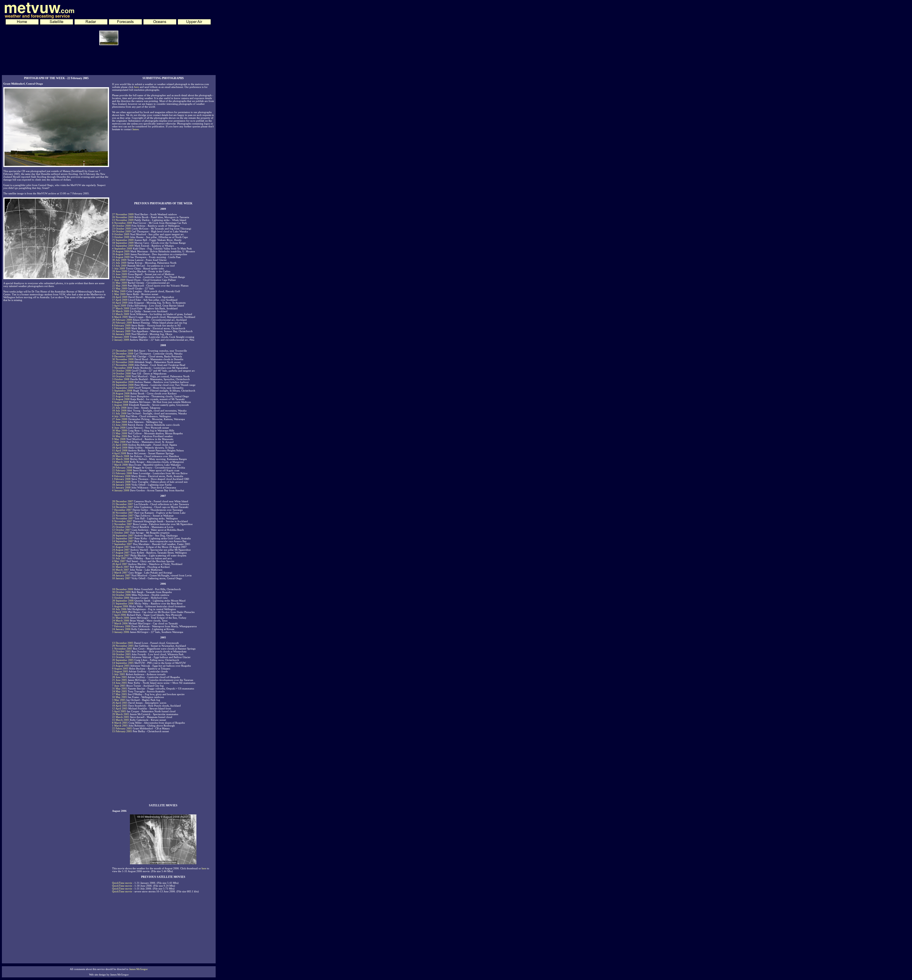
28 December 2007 (122, 501)
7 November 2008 (122, 367)
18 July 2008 (119, 410)
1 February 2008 (121, 479)
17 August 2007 (121, 552)
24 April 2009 (120, 297)
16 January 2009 (121, 334)
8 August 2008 (120, 402)
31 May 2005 (119, 688)
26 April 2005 (120, 702)
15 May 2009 (119, 288)
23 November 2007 (123, 515)
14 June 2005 (119, 682)
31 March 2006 (120, 617)
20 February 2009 (122, 322)
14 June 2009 (119, 277)
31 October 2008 (121, 370)
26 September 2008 (123, 382)
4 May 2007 (119, 561)
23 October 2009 (121, 228)
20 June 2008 (119, 422)
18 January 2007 (121, 575)
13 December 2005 (122, 642)
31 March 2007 (120, 566)
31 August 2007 (121, 546)
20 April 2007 (120, 564)
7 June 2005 (119, 685)
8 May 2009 (119, 291)
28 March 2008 (120, 456)
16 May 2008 (119, 436)
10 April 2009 (120, 302)
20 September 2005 (123, 660)
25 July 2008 (119, 407)
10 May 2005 (119, 697)
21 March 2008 (120, 459)
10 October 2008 (121, 376)
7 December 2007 (122, 509)
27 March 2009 (120, 308)
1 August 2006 (120, 606)
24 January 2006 (121, 629)
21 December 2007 (122, 504)
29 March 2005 (120, 714)
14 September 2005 (123, 662)
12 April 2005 (120, 708)
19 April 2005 (120, 705)
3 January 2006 (120, 632)
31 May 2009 (119, 282)
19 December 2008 (122, 353)
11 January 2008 (121, 487)
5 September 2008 (122, 390)
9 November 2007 (122, 521)
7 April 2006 (119, 614)
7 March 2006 (120, 623)
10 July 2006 (119, 609)
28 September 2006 (123, 600)
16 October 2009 (121, 231)
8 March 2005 (120, 722)
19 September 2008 (123, 384)
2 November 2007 (122, 524)
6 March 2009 (120, 317)
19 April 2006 (120, 612)
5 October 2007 (120, 532)
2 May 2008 (119, 441)
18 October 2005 (121, 654)
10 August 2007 (121, 555)
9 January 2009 (120, 336)
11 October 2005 (121, 657)
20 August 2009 (121, 254)
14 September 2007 (123, 541)
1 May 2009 (119, 294)
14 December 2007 (122, 507)
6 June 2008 (119, 427)
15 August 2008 (121, 399)
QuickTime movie (122, 882)
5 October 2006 (120, 597)
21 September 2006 (123, 603)
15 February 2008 (122, 473)
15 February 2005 (122, 731)
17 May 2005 (119, 694)
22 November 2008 (123, 362)
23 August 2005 (121, 665)
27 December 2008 (122, 350)
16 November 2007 (123, 518)
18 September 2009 (123, 242)
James (135, 129)
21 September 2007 (123, 538)
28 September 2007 (123, 535)
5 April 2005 (119, 711)
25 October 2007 (121, 527)
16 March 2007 (120, 569)
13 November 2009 (123, 220)
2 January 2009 (120, 339)
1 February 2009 (121, 328)
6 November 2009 (122, 222)
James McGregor (138, 969)
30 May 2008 (119, 430)
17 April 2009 (120, 299)
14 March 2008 (120, 461)
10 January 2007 (121, 578)
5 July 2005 (118, 674)
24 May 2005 (119, 691)
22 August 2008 (121, 396)
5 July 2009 (118, 268)
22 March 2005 (120, 717)
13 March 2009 (120, 314)
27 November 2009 (123, 214)
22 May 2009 (119, 285)
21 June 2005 (119, 680)
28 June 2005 (119, 677)
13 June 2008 (119, 424)
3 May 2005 (119, 699)
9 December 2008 (122, 356)
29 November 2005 (123, 645)
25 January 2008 (121, 481)
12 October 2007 (121, 529)
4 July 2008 (118, 416)
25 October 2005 (121, 651)
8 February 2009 (121, 325)
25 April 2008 (120, 444)
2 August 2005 (120, 671)
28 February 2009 (122, 319)
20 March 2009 (120, 311)
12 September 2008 (123, 387)
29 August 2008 (121, 393)
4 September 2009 (122, 248)
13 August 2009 (121, 257)
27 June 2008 (119, 419)
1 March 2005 (120, 725)
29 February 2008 (122, 467)
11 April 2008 (120, 450)
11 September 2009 (123, 245)
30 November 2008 (123, 359)
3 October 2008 (120, 379)
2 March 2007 (120, 572)
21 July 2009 (119, 262)
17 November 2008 (123, 364)
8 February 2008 (121, 476)
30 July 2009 (119, 259)
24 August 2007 (121, 549)
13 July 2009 (119, 265)
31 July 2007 (119, 558)
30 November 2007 (123, 512)
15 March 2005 (120, 719)
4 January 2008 (120, 490)
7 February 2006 (121, 626)
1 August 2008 (120, 404)
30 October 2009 (121, 225)
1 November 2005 (122, 648)
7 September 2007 (122, 544)
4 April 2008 (119, 453)
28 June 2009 (119, 271)
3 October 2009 (120, 237)
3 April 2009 (119, 305)
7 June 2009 (119, 279)
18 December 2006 (122, 589)
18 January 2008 (121, 484)
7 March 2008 (120, 464)
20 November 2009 (123, 217)
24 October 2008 (121, 373)
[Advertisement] (108, 61)
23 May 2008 (119, 433)
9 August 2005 (120, 668)
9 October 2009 (120, 234)
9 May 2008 (119, 439)
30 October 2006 (121, 592)
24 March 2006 (120, 620)
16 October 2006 (121, 594)
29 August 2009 (121, 251)
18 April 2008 (120, 447)
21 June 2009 (119, 274)
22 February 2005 (122, 728)
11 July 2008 (119, 413)
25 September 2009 (123, 240)
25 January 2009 (121, 331)
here (136, 87)
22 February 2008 (122, 470)
